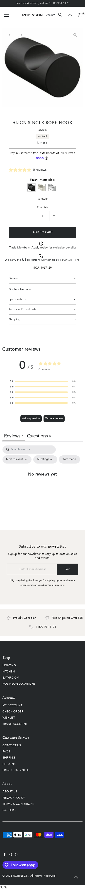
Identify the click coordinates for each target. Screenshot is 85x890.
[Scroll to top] (75, 877)
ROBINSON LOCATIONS (18, 683)
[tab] (39, 436)
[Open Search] (60, 15)
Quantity (42, 207)
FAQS (6, 751)
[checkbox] (69, 459)
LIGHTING (9, 665)
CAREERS (8, 810)
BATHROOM (10, 677)
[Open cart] (80, 15)
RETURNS (8, 764)
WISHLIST (8, 717)
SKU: (36, 267)
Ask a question (31, 418)
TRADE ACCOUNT (14, 724)
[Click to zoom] (75, 35)
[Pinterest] (16, 855)
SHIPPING (8, 757)
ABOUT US (9, 791)
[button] (42, 381)
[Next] (21, 35)
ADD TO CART (43, 232)
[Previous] (10, 35)
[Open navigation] (6, 15)
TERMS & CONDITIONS (18, 804)
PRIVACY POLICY (13, 797)
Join (67, 569)
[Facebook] (4, 855)
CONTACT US (11, 745)
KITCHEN (8, 671)
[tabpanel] (42, 484)
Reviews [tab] (13, 436)
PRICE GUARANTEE (15, 770)
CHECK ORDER (12, 711)
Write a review (54, 418)
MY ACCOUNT (12, 705)
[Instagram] (10, 855)
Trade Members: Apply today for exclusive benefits (42, 247)
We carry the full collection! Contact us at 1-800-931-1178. (42, 259)
